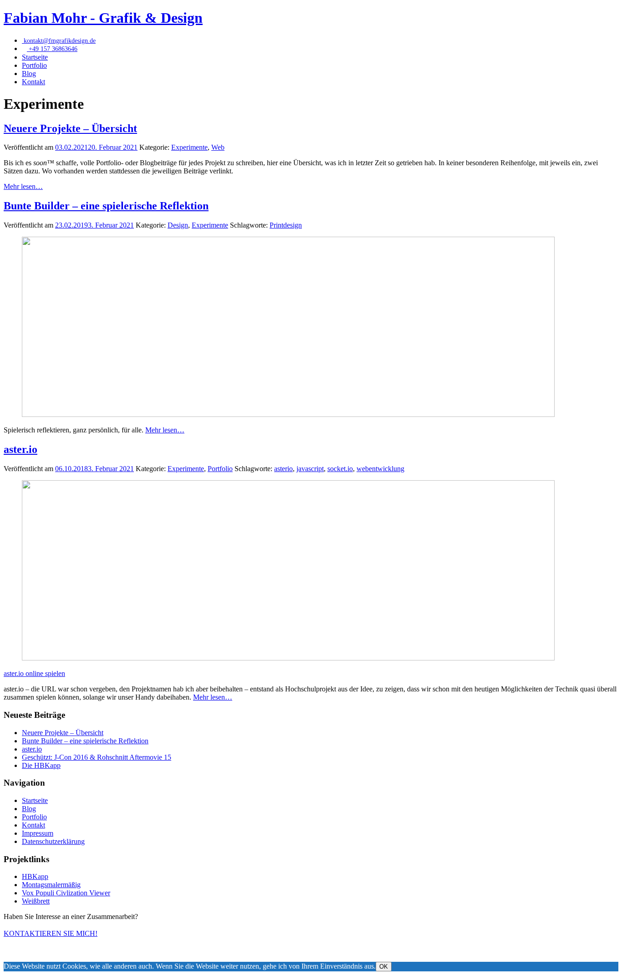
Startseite (35, 57)
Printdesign (286, 225)
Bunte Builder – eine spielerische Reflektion (106, 206)
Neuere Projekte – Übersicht (70, 128)
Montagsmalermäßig (51, 885)
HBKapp (35, 876)
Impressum (37, 833)
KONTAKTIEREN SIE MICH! (50, 933)
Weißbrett (36, 901)
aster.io (20, 449)
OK (383, 966)
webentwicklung (380, 468)
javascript (310, 468)
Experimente (189, 147)
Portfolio (34, 65)
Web (217, 147)
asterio (283, 468)
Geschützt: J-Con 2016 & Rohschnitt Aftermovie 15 (96, 757)
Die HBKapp (41, 765)
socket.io (340, 468)
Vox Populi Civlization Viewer (66, 893)
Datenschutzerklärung (53, 841)
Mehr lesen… (23, 186)
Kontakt (33, 82)
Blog (29, 73)
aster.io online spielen (34, 673)
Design (178, 225)
